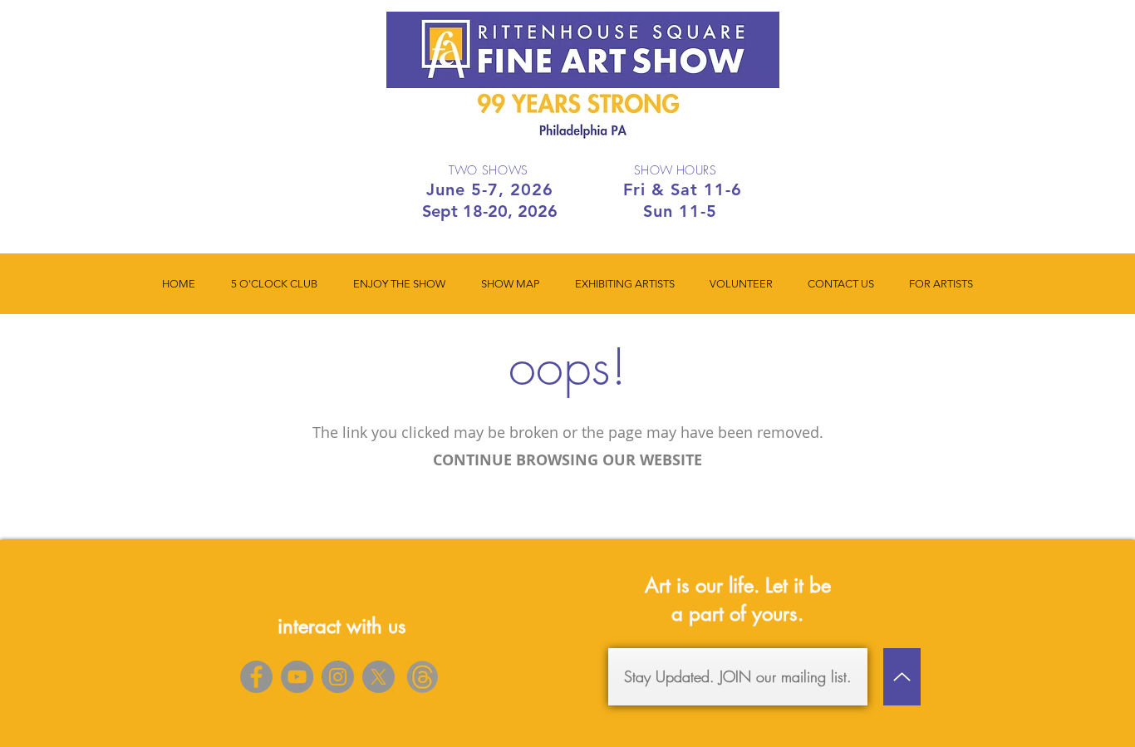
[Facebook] (256, 677)
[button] (399, 284)
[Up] (902, 676)
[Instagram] (338, 677)
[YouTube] (297, 677)
